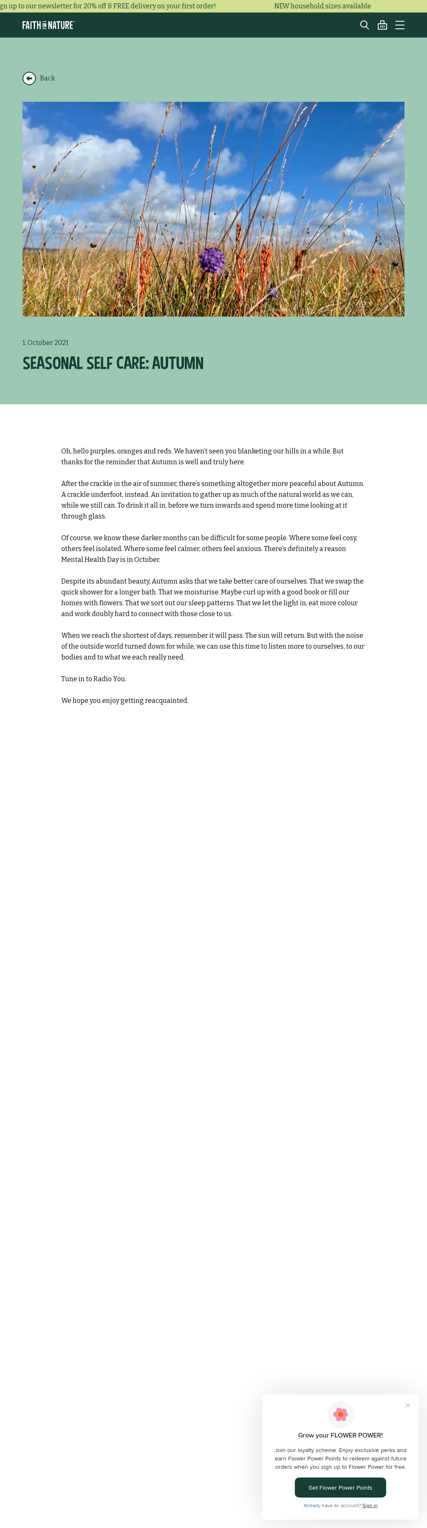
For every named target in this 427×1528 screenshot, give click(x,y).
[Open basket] (378, 25)
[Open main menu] (399, 25)
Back (47, 78)
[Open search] (360, 25)
